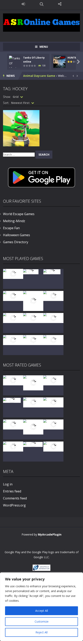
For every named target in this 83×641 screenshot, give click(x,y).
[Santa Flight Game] (33, 318)
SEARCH (41, 4)
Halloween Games (16, 235)
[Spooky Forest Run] (13, 273)
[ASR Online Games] (41, 22)
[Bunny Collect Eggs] (13, 446)
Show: (7, 97)
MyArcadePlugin (49, 534)
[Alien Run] (30, 271)
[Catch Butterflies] (53, 402)
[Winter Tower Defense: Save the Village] (33, 301)
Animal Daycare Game (39, 76)
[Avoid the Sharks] (53, 318)
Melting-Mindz (14, 221)
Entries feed (12, 491)
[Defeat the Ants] (53, 424)
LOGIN (23, 4)
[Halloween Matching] (33, 402)
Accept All (41, 611)
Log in (7, 484)
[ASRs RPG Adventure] (53, 296)
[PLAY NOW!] (15, 65)
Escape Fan (11, 228)
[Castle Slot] (51, 271)
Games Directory (15, 242)
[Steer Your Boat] (13, 296)
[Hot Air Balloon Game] (13, 340)
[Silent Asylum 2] (13, 424)
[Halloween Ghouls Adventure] (33, 426)
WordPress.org (14, 505)
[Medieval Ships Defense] (13, 380)
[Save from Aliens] (53, 380)
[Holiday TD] (12, 400)
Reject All (41, 632)
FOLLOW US (60, 4)
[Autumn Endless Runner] (33, 340)
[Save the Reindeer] (53, 340)
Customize (42, 621)
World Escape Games (18, 214)
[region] (41, 606)
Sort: (6, 103)
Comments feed (15, 498)
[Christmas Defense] (13, 318)
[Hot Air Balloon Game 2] (33, 382)
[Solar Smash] (33, 444)
